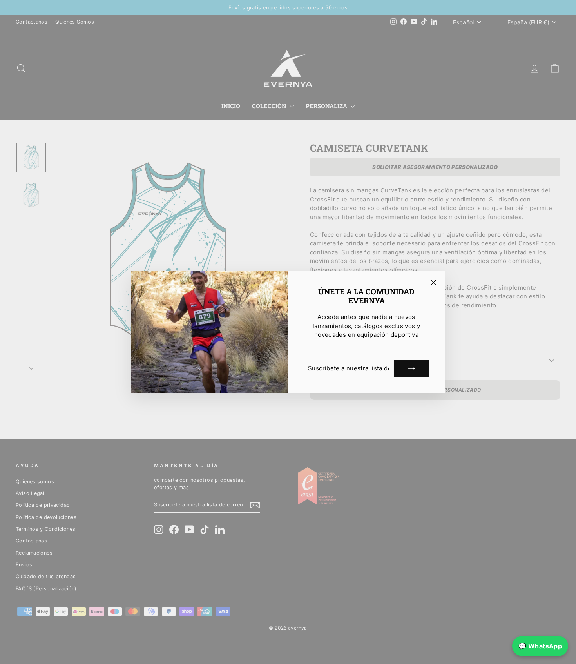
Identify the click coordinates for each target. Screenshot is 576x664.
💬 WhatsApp (540, 646)
